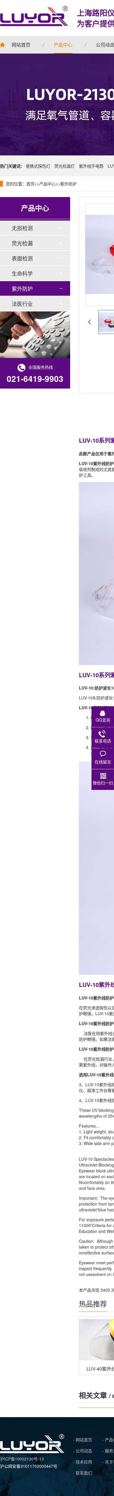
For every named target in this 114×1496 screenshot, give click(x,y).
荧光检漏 (22, 243)
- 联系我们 (82, 1473)
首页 (30, 184)
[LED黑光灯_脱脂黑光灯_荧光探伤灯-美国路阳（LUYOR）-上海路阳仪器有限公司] (32, 1451)
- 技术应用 (82, 1462)
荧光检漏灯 (64, 166)
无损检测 (22, 228)
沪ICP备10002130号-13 (22, 1459)
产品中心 (47, 184)
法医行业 (22, 303)
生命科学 (22, 273)
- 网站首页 (82, 1439)
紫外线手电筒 (91, 166)
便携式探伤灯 (38, 166)
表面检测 (22, 258)
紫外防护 (68, 184)
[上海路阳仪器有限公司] (34, 16)
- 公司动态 (82, 1451)
